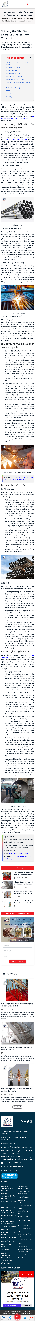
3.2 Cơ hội (9, 94)
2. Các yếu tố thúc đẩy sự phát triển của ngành (18, 84)
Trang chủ (5, 18)
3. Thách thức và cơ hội (12, 88)
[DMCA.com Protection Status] (9, 1176)
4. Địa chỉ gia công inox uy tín (14, 97)
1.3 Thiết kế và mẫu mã (13, 73)
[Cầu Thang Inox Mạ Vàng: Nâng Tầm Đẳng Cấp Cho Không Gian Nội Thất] (17, 990)
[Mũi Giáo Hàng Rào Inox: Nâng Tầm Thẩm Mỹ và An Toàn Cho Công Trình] (17, 1075)
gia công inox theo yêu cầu (16, 139)
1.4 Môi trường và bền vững (15, 76)
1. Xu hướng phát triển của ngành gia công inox (17, 63)
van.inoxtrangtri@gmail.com (18, 853)
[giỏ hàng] (3, 1317)
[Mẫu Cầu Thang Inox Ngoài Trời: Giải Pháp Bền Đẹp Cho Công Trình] (17, 1033)
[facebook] (22, 1121)
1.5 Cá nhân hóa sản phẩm (15, 79)
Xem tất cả (17, 1107)
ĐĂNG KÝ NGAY (17, 961)
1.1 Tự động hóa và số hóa (15, 67)
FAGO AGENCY (28, 1313)
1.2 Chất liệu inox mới (13, 70)
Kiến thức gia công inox (18, 18)
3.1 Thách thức (11, 91)
